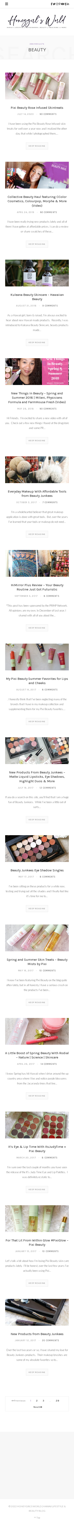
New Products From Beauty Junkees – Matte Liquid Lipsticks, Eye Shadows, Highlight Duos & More (37, 776)
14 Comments (48, 1064)
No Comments (48, 114)
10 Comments (47, 970)
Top (38, 1517)
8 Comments (51, 596)
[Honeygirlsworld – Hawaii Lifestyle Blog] (37, 22)
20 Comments (50, 1340)
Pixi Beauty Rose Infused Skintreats (37, 108)
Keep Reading (37, 146)
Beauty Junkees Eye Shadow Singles (37, 870)
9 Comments (50, 305)
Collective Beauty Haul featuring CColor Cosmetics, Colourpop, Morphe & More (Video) (37, 201)
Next (37, 1407)
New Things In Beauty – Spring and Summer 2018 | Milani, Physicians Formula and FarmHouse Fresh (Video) (37, 397)
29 (57, 1400)
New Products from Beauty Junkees (37, 1334)
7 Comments (50, 502)
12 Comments (47, 788)
